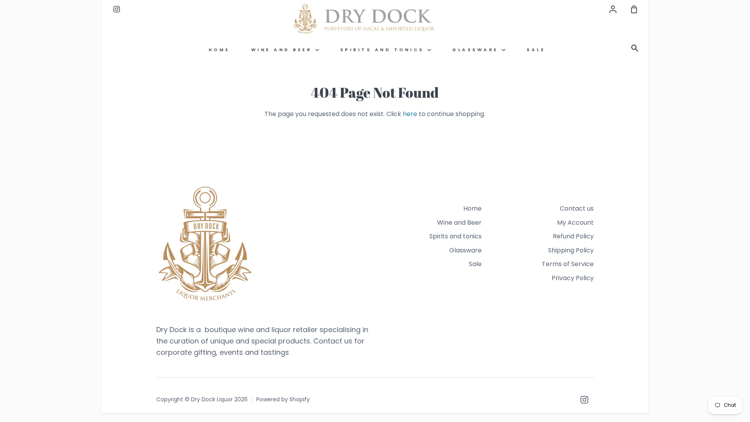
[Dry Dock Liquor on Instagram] (584, 400)
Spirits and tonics (384, 50)
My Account (575, 222)
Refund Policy (573, 236)
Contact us (577, 208)
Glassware (477, 50)
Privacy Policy (573, 278)
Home (219, 50)
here (410, 113)
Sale (536, 50)
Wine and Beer (283, 50)
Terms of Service (568, 263)
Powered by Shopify (283, 399)
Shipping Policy (571, 250)
